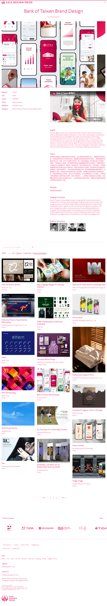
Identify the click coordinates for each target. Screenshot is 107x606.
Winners (24, 559)
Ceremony (31, 559)
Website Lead (16, 548)
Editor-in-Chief (25, 545)
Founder (16, 545)
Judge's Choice (52, 559)
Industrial (27, 253)
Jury (8, 559)
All (13, 253)
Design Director (35, 545)
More (101, 518)
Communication (40, 253)
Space (19, 253)
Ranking (38, 559)
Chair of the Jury (7, 545)
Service (17, 559)
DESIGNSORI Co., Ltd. (8, 567)
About (3, 559)
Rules (12, 559)
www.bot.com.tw (56, 190)
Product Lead (6, 548)
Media (44, 559)
